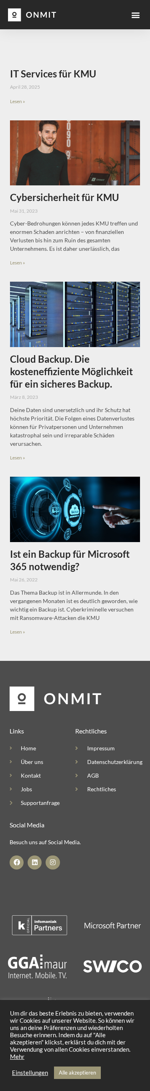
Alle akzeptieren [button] (77, 1072)
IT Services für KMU (53, 73)
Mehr (17, 1056)
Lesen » (17, 101)
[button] (135, 14)
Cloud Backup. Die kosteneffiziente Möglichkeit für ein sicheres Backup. (71, 371)
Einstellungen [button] (30, 1072)
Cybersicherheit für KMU (64, 197)
